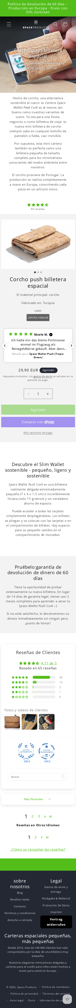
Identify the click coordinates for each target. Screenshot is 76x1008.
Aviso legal (17, 1000)
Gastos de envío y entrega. (56, 889)
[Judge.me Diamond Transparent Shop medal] (47, 751)
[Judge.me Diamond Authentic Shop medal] (26, 751)
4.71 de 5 (49, 663)
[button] (9, 24)
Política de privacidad (24, 993)
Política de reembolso (56, 987)
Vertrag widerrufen (56, 921)
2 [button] (32, 816)
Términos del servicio (56, 993)
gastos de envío (43, 376)
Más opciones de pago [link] (38, 432)
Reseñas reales (20, 899)
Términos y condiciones (20, 913)
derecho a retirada (19, 920)
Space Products (27, 987)
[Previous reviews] (4, 345)
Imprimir (56, 912)
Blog (20, 893)
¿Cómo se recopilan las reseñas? (38, 849)
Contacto (20, 906)
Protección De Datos (56, 905)
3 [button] (39, 816)
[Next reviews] (71, 345)
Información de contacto (55, 1000)
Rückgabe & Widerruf (56, 898)
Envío (31, 1000)
